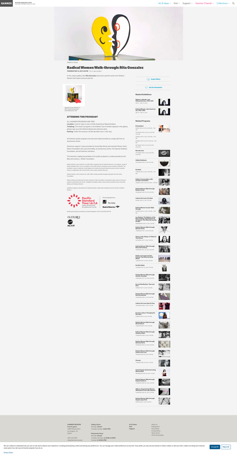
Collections (222, 3)
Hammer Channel (203, 3)
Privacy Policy (155, 431)
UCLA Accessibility (157, 435)
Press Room (155, 429)
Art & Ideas (163, 3)
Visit (176, 3)
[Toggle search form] (233, 3)
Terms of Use (155, 433)
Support (186, 3)
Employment (155, 427)
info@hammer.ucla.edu (74, 440)
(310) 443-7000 (72, 438)
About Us (154, 424)
